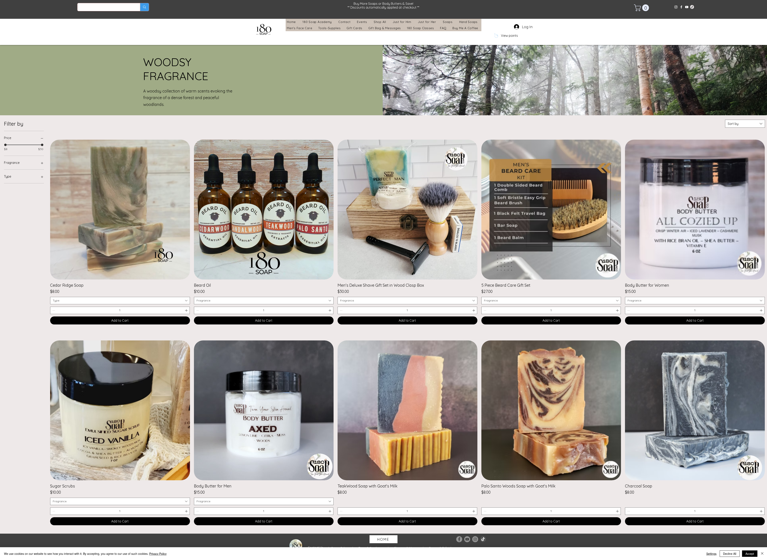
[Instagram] (676, 7)
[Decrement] (53, 310)
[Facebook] (681, 7)
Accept (749, 554)
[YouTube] (687, 7)
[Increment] (186, 310)
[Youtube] (467, 539)
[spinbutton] (120, 310)
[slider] (5, 144)
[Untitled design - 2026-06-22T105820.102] (692, 7)
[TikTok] (483, 539)
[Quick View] (120, 210)
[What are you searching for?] (144, 7)
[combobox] (745, 124)
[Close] (762, 553)
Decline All (729, 554)
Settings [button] (711, 554)
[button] (642, 7)
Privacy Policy (158, 554)
